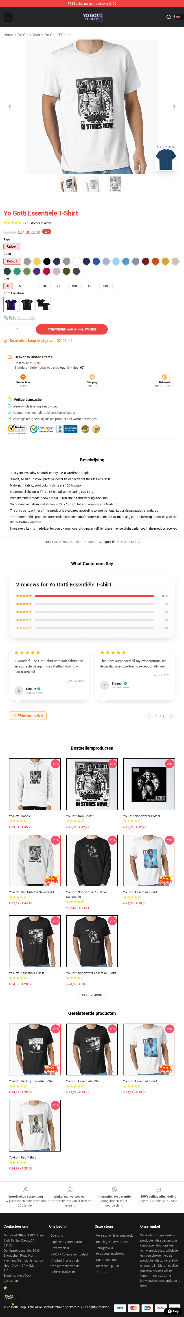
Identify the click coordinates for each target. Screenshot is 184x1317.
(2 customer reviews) (38, 223)
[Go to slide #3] (115, 184)
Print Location (14, 293)
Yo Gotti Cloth (29, 35)
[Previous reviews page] (149, 716)
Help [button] (176, 1311)
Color (7, 253)
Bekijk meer (92, 995)
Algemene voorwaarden (66, 1242)
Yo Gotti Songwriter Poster (141, 816)
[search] (168, 17)
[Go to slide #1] (68, 184)
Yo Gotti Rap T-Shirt (22, 1157)
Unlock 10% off (9, 1297)
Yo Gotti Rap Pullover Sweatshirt (31, 892)
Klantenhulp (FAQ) (109, 1266)
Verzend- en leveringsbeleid (115, 1235)
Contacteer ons (106, 1260)
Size (7, 279)
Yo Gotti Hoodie (20, 816)
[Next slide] (173, 107)
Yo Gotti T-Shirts (57, 35)
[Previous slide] (10, 107)
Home (8, 35)
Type (7, 239)
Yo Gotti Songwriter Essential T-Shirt (91, 973)
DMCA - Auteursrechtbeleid (69, 1254)
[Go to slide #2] (92, 184)
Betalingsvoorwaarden (112, 1242)
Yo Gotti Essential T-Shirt (140, 892)
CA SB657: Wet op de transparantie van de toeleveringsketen (64, 1266)
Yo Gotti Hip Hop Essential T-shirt (32, 1081)
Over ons (56, 1235)
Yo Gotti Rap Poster (80, 816)
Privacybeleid (59, 1248)
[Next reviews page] (171, 716)
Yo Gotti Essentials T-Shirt (26, 973)
